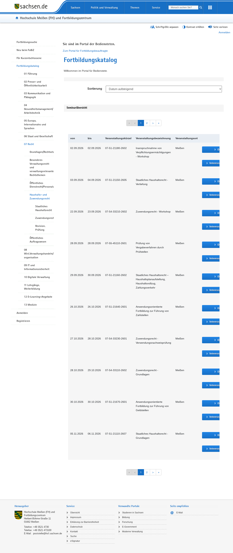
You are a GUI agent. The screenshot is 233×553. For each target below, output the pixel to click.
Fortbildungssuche (27, 42)
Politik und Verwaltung (104, 7)
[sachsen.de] (39, 9)
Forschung (127, 522)
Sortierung (94, 88)
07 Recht (29, 144)
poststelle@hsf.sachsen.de (47, 533)
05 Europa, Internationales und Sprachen (35, 124)
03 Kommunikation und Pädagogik (37, 95)
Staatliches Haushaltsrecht (43, 208)
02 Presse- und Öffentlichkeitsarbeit (35, 83)
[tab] (39, 506)
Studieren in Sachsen (132, 512)
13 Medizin (30, 304)
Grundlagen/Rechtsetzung (42, 152)
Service (156, 7)
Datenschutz (76, 527)
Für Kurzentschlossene (29, 58)
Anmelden (224, 32)
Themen (134, 7)
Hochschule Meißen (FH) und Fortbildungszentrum (55, 18)
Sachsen (75, 7)
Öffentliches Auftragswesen (38, 239)
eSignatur (75, 541)
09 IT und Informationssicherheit (36, 267)
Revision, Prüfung (40, 227)
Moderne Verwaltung (132, 531)
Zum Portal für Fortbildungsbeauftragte (85, 50)
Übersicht (75, 512)
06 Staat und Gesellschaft (38, 136)
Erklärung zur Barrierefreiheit (84, 522)
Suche (73, 536)
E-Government (129, 527)
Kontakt (74, 531)
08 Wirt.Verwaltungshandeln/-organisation (39, 253)
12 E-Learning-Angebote (38, 296)
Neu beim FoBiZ (25, 50)
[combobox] (183, 7)
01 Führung (30, 73)
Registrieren (23, 321)
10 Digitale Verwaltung (37, 277)
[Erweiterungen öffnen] (210, 7)
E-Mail (179, 512)
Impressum (75, 517)
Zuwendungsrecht (44, 218)
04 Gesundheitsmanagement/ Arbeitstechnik (38, 109)
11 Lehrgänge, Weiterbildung (32, 287)
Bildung (126, 517)
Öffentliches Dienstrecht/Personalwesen (42, 184)
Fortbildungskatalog (28, 65)
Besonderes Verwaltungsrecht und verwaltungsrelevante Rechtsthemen (42, 167)
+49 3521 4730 (41, 527)
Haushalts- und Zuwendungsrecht (40, 196)
